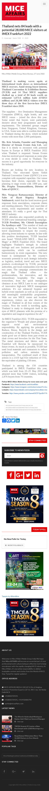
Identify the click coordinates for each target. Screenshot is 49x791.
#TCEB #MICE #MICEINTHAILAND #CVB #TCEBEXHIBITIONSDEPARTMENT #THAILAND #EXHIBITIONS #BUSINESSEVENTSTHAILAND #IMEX (23, 408)
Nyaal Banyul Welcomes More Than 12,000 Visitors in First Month (28, 737)
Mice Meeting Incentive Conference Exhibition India (20, 756)
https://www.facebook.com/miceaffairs (24, 384)
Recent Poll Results (15, 545)
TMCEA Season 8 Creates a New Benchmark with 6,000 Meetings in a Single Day (28, 728)
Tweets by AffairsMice (10, 596)
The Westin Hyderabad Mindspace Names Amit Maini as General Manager (29, 718)
